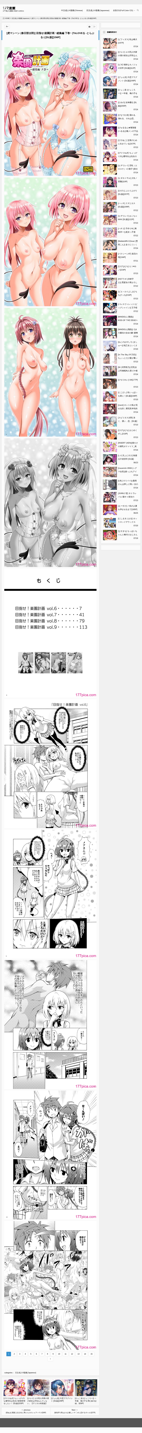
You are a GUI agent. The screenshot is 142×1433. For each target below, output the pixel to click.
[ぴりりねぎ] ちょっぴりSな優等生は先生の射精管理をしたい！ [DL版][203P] (14, 1400)
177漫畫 (9, 8)
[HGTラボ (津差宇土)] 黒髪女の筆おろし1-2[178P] (127, 282)
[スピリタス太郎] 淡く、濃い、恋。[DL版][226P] (127, 421)
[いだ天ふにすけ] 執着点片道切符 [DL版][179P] (127, 458)
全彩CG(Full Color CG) (123, 10)
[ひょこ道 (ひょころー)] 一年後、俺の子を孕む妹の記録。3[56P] (86, 1400)
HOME (7, 18)
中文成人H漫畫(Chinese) (72, 10)
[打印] (89, 27)
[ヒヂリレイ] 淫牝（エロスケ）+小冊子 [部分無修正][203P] (128, 168)
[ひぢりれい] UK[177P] (128, 380)
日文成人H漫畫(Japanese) (97, 10)
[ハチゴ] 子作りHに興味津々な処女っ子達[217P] (127, 232)
